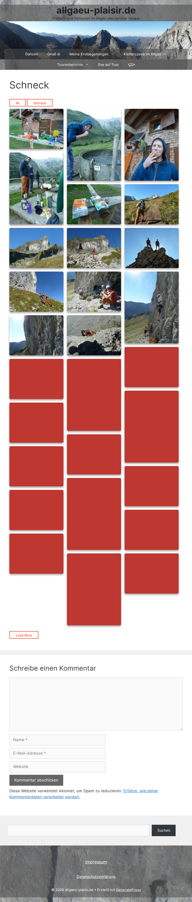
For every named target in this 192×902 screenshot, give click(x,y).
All (17, 103)
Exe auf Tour (108, 64)
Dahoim (31, 54)
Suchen (163, 830)
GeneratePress (128, 890)
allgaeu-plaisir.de (96, 10)
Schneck (39, 103)
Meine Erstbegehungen (89, 54)
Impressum (96, 862)
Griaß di (53, 54)
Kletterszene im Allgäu (142, 54)
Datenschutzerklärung (96, 876)
